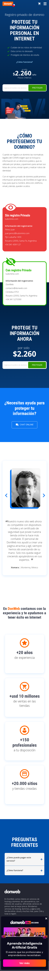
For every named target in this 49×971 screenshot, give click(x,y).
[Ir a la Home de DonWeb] (8, 3)
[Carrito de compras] (39, 3)
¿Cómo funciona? (24, 62)
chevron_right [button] (41, 494)
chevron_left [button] (4, 494)
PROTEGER (37, 87)
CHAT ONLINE (24, 424)
